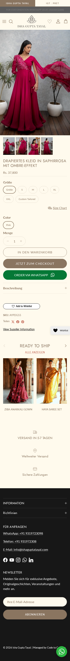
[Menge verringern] (6, 241)
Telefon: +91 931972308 (19, 541)
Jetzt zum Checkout (35, 263)
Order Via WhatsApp (31, 275)
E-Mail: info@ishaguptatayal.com (25, 549)
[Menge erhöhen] (22, 241)
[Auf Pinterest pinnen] (22, 321)
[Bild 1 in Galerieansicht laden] (35, 82)
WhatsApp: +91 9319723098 (23, 533)
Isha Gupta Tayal (17, 3)
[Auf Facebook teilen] (17, 321)
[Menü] (4, 21)
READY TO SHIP (35, 345)
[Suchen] (13, 21)
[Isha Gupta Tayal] (31, 21)
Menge (8, 233)
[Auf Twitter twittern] (12, 321)
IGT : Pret (52, 3)
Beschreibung (12, 288)
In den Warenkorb (35, 252)
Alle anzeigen (35, 352)
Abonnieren (35, 614)
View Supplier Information (19, 329)
